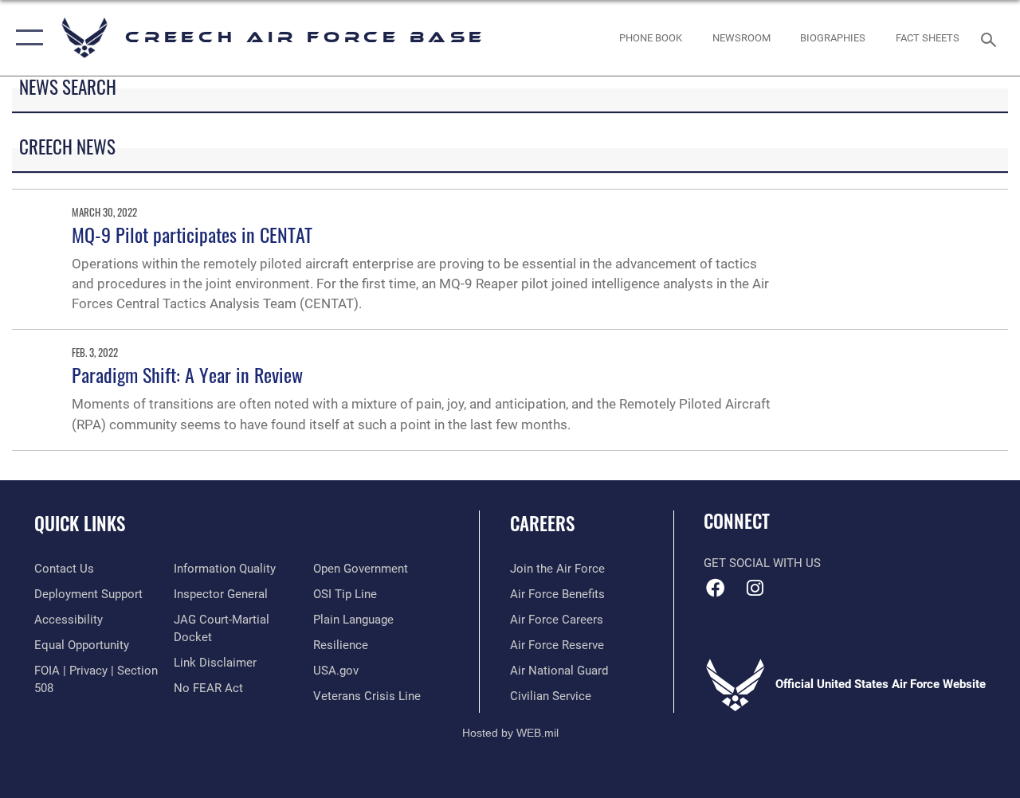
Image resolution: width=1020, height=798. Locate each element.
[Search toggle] (991, 38)
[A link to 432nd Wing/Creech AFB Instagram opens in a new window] (755, 588)
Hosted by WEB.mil (510, 732)
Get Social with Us (762, 563)
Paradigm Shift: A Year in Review (187, 374)
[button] (26, 38)
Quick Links (79, 523)
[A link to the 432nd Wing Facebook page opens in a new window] (716, 588)
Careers (542, 523)
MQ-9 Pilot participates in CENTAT (192, 234)
